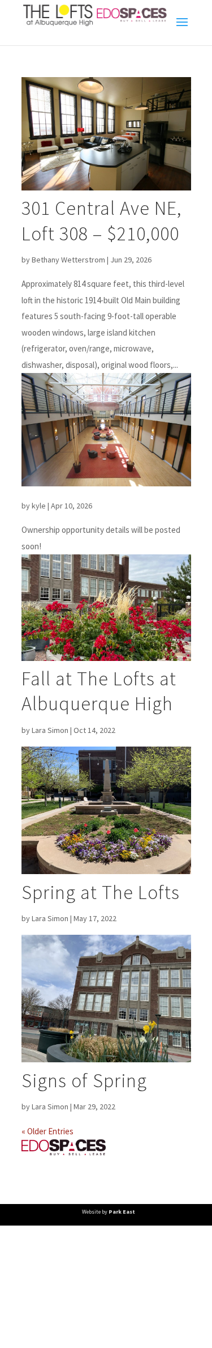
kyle (39, 506)
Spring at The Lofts (100, 892)
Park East (122, 1211)
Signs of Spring (84, 1080)
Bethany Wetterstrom (68, 260)
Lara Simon (50, 730)
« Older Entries (47, 1131)
